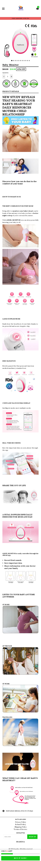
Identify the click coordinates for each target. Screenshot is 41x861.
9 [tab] (25, 60)
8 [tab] (24, 60)
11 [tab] (29, 60)
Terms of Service (20, 829)
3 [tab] (15, 60)
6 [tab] (20, 60)
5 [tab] (18, 60)
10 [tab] (27, 60)
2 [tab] (13, 60)
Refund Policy (20, 824)
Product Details (10, 91)
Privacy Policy (20, 822)
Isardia (20, 842)
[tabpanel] (20, 40)
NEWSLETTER (20, 833)
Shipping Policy (21, 827)
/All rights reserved (25, 849)
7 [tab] (22, 60)
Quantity (5, 73)
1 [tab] (11, 60)
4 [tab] (17, 60)
